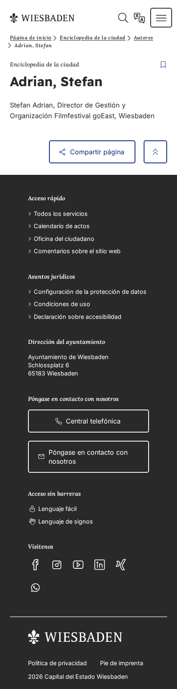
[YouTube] (78, 564)
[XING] (121, 564)
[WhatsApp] (35, 587)
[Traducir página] (139, 17)
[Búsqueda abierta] (123, 17)
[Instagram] (56, 564)
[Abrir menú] (161, 17)
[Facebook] (35, 564)
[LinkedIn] (99, 564)
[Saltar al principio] (155, 151)
